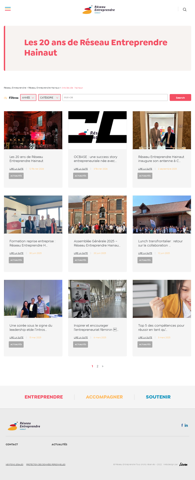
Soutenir (158, 397)
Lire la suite (16, 169)
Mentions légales (14, 464)
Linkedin (186, 426)
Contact (12, 444)
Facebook (182, 426)
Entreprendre (44, 397)
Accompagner (104, 397)
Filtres (13, 98)
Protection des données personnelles (45, 464)
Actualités (16, 176)
